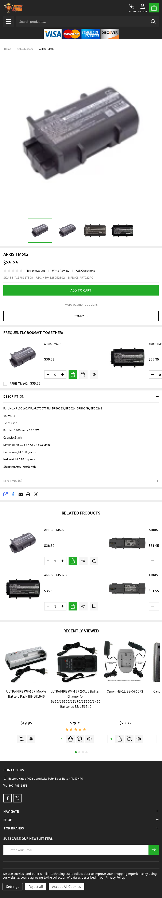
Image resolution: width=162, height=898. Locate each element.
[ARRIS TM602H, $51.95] (127, 543)
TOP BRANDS (13, 828)
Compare (81, 316)
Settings (12, 886)
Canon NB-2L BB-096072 (125, 691)
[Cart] (154, 7)
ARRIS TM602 (52, 344)
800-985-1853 (17, 785)
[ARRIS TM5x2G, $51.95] (127, 588)
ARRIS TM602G (55, 575)
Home (7, 48)
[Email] (21, 494)
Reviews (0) (12, 480)
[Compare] (83, 374)
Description (13, 396)
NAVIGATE (11, 811)
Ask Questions (85, 270)
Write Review (60, 270)
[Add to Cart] (73, 374)
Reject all (36, 886)
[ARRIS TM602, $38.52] (22, 543)
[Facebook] (13, 494)
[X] (36, 494)
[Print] (28, 494)
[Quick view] (94, 374)
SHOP (7, 819)
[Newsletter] (153, 850)
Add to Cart (81, 290)
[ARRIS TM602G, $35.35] (22, 588)
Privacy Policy (115, 877)
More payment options (81, 304)
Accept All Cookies (66, 886)
